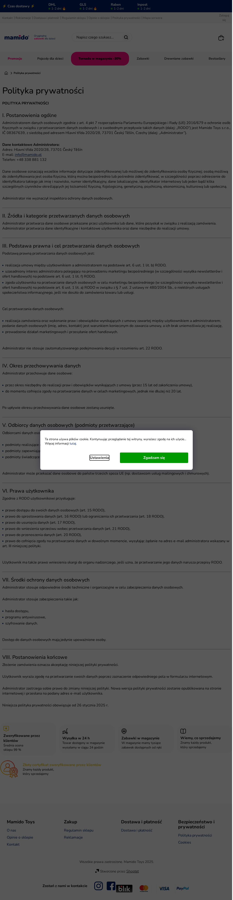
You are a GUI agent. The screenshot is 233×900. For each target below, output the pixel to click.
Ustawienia (99, 457)
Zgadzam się (154, 457)
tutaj (73, 443)
